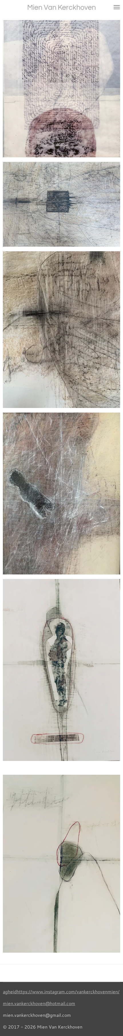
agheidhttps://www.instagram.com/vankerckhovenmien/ (61, 991)
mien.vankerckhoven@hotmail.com (39, 1003)
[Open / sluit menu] (116, 7)
